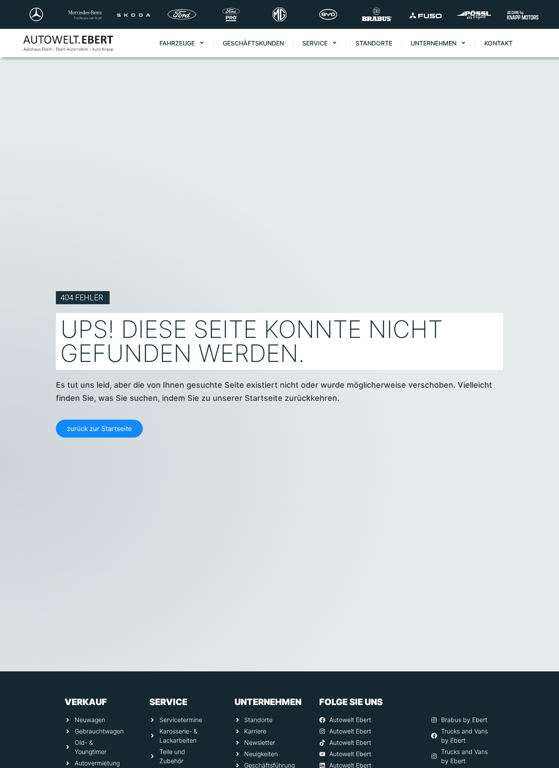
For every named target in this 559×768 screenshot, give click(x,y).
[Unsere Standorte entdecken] (540, 707)
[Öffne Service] (334, 43)
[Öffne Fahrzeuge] (201, 43)
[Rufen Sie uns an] (540, 637)
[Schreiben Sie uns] (540, 672)
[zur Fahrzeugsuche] (540, 742)
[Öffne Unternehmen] (463, 43)
